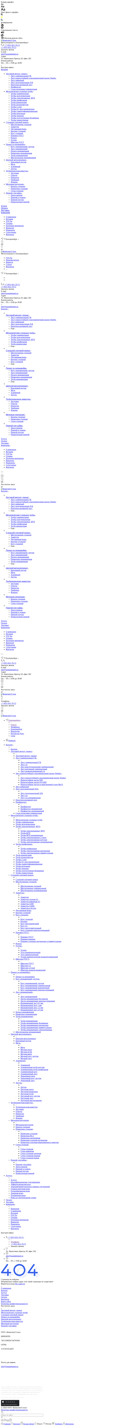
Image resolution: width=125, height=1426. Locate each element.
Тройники (15, 180)
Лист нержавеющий (19, 149)
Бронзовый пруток (18, 162)
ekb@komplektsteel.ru (9, 54)
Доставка (5, 210)
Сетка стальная (17, 191)
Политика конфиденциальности (14, 1304)
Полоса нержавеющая (20, 151)
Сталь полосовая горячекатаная (24, 89)
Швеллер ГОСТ (17, 142)
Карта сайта (6, 1301)
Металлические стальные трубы (19, 91)
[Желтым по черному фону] (1, 18)
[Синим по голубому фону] (1, 20)
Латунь (14, 169)
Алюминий (15, 166)
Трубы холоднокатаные (20, 96)
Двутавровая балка (18, 129)
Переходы (15, 178)
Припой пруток (17, 200)
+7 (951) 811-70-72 (12, 45)
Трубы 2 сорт (16, 107)
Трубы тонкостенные (19, 120)
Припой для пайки (14, 193)
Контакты (10, 234)
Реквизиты (10, 230)
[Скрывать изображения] (2, 28)
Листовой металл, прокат (16, 74)
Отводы (14, 175)
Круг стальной (17, 133)
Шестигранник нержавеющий (23, 158)
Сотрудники (11, 232)
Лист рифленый (17, 80)
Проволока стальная (19, 189)
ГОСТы (9, 221)
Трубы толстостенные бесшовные (25, 118)
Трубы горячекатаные (20, 94)
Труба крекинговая (19, 102)
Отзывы (9, 223)
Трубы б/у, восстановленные (22, 109)
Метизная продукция (15, 184)
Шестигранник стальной (21, 124)
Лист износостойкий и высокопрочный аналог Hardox (33, 78)
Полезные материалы (15, 226)
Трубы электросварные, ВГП (23, 98)
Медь (13, 164)
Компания (5, 213)
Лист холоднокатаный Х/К (22, 82)
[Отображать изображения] (2, 25)
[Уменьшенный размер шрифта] (2, 4)
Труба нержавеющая (19, 155)
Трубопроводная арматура (17, 171)
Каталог (4, 69)
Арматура (15, 127)
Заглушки (15, 173)
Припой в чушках (18, 197)
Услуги (4, 206)
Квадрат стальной (18, 131)
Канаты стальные (18, 186)
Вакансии (10, 228)
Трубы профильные (19, 100)
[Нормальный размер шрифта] (2, 7)
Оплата (4, 208)
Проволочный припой (20, 202)
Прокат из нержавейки (15, 144)
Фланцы (14, 182)
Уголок (14, 140)
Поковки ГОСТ (17, 136)
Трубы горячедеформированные (24, 111)
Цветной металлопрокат (16, 160)
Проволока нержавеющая (21, 153)
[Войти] (2, 245)
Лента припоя (16, 195)
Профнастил (16, 87)
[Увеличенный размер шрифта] (3, 10)
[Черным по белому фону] (1, 15)
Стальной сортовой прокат (17, 122)
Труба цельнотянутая (19, 105)
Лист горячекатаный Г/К (21, 76)
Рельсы (14, 138)
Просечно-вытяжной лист (21, 85)
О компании (11, 217)
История (9, 219)
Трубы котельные (18, 113)
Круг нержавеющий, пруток (22, 147)
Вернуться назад (8, 1284)
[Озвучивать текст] (2, 33)
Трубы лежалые (17, 116)
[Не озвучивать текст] (2, 36)
